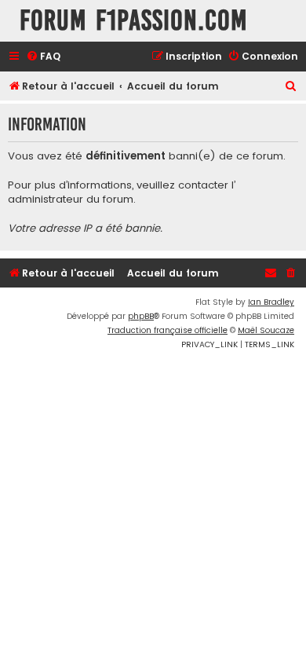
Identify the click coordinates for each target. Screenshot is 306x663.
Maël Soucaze (266, 330)
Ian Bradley (271, 302)
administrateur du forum (70, 199)
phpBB (141, 316)
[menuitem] (43, 57)
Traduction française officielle (167, 330)
